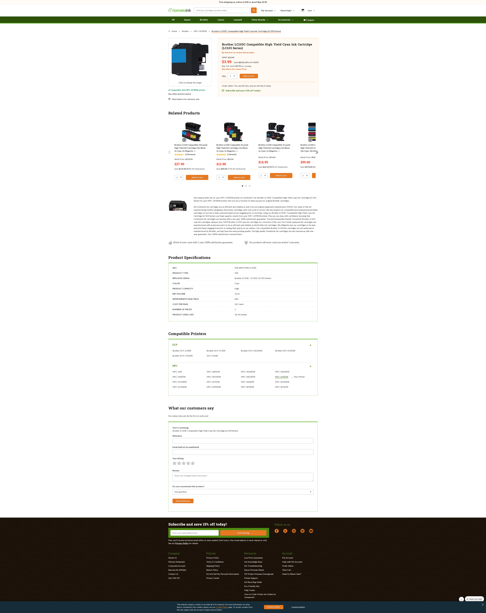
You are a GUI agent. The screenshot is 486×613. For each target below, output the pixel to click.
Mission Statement (176, 562)
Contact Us (173, 574)
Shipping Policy (213, 566)
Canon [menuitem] (221, 19)
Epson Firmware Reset (254, 570)
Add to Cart (248, 76)
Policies (211, 553)
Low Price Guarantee (253, 557)
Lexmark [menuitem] (238, 19)
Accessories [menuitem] (284, 19)
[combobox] (225, 10)
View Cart (286, 570)
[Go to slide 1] (242, 186)
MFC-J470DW (192, 90)
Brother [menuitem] (204, 19)
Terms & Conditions (215, 562)
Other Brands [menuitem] (258, 19)
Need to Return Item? (291, 574)
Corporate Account (176, 566)
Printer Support (251, 578)
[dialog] (243, 607)
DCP (175, 344)
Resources (250, 553)
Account (287, 553)
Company (174, 553)
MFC (175, 365)
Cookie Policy (222, 607)
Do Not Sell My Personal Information (222, 574)
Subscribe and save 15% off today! (243, 90)
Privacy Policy (182, 543)
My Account (287, 557)
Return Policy (212, 570)
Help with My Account (292, 562)
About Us (172, 557)
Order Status (287, 566)
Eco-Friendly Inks (252, 586)
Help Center (249, 590)
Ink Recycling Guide (253, 582)
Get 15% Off (174, 578)
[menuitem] (268, 10)
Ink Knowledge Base (253, 562)
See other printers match (179, 94)
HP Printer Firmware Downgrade (258, 574)
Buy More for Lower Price (234, 69)
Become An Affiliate (177, 570)
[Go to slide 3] (249, 186)
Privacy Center (212, 578)
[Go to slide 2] (246, 186)
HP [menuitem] (173, 19)
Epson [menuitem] (187, 19)
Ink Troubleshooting (253, 566)
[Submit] (254, 10)
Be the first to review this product (238, 52)
